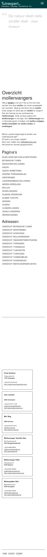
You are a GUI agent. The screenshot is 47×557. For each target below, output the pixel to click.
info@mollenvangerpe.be (12, 471)
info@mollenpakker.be (11, 493)
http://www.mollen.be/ (10, 451)
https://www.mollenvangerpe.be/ (14, 473)
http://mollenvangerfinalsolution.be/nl (15, 384)
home (5, 553)
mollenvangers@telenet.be (12, 406)
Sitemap (19, 553)
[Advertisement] (23, 58)
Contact (11, 553)
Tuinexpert (10, 3)
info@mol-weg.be (9, 428)
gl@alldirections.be (28, 142)
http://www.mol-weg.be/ (11, 430)
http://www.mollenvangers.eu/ (13, 408)
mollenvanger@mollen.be (12, 449)
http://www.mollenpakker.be (12, 495)
